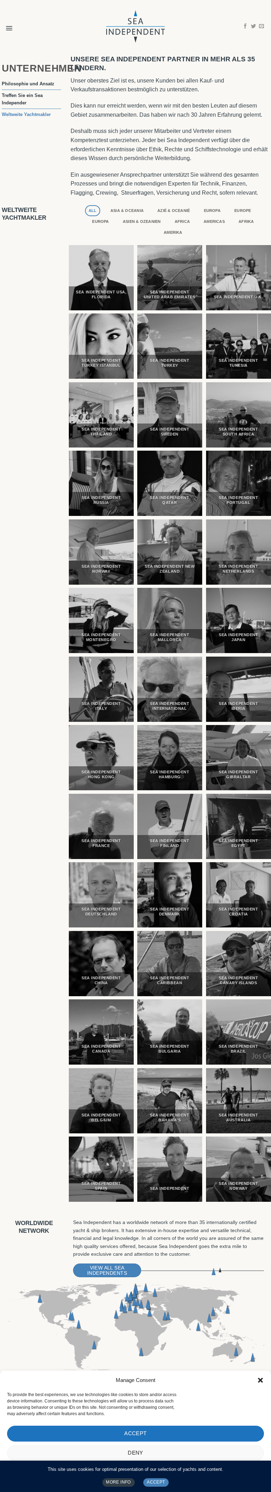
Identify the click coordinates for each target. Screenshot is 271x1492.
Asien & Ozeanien (142, 221)
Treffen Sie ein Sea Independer (22, 99)
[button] (260, 1380)
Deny (135, 1453)
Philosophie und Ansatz (28, 83)
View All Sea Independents (107, 1270)
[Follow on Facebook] (245, 26)
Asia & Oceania (127, 210)
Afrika (246, 221)
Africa (182, 221)
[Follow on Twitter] (253, 26)
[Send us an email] (261, 26)
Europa (212, 210)
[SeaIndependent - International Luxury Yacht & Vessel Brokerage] (135, 26)
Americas (214, 221)
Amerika (173, 232)
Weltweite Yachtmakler (26, 114)
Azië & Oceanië (173, 210)
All (93, 210)
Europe (242, 210)
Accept (135, 1433)
